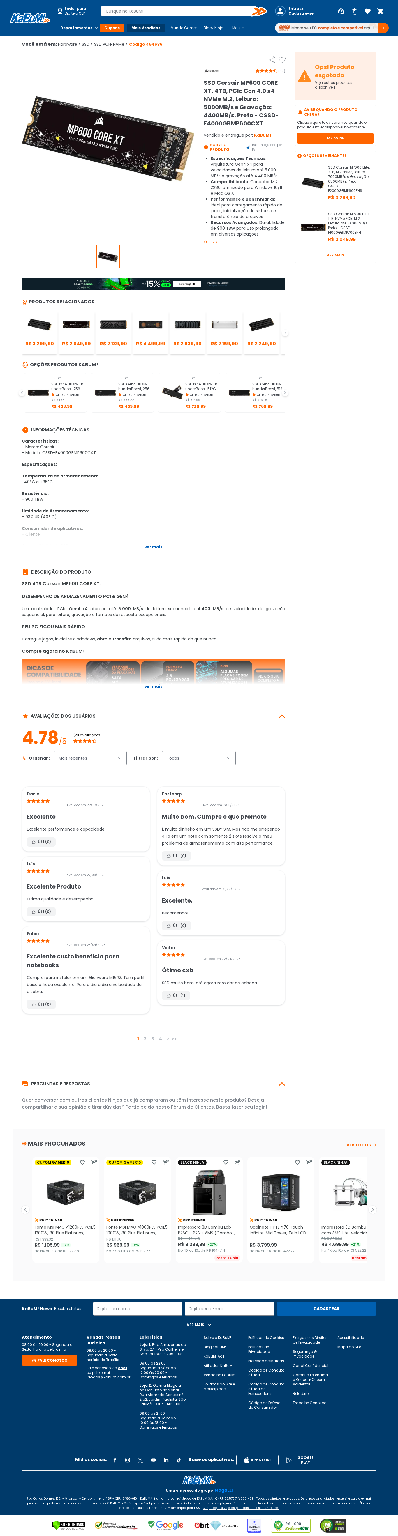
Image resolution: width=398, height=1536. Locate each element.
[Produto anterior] (25, 1210)
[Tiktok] (179, 1460)
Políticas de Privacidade (259, 1349)
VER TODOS (358, 1145)
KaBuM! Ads (214, 1356)
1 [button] (138, 1039)
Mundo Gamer (184, 27)
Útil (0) (44, 841)
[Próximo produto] (372, 1210)
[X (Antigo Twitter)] (140, 1460)
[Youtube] (153, 1460)
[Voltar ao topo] (199, 1480)
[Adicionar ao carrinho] (94, 1162)
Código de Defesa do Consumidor (264, 1405)
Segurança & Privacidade (305, 1354)
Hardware (69, 44)
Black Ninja (213, 27)
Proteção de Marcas (266, 1360)
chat (122, 1367)
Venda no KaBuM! (219, 1374)
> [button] (168, 1039)
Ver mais (210, 241)
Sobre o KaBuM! (217, 1337)
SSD (87, 44)
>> (174, 1039)
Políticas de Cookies (266, 1337)
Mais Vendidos (145, 27)
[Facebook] (115, 1460)
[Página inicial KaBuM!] (30, 18)
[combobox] (180, 11)
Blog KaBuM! (215, 1346)
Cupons (112, 27)
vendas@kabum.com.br (108, 1377)
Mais (238, 28)
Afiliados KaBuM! (218, 1365)
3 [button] (152, 1039)
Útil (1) (179, 995)
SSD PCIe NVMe (111, 44)
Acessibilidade (350, 1337)
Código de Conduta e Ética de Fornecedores (266, 1389)
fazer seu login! (249, 1107)
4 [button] (160, 1039)
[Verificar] (68, 1525)
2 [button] (145, 1039)
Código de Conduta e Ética (266, 1372)
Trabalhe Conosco (309, 1402)
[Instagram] (127, 1460)
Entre (293, 8)
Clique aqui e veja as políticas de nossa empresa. (241, 1508)
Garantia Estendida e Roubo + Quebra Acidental (310, 1379)
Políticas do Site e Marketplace (219, 1386)
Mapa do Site (349, 1346)
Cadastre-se (301, 13)
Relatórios (302, 1393)
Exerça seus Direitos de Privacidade (310, 1340)
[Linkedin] (166, 1460)
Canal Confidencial (310, 1365)
